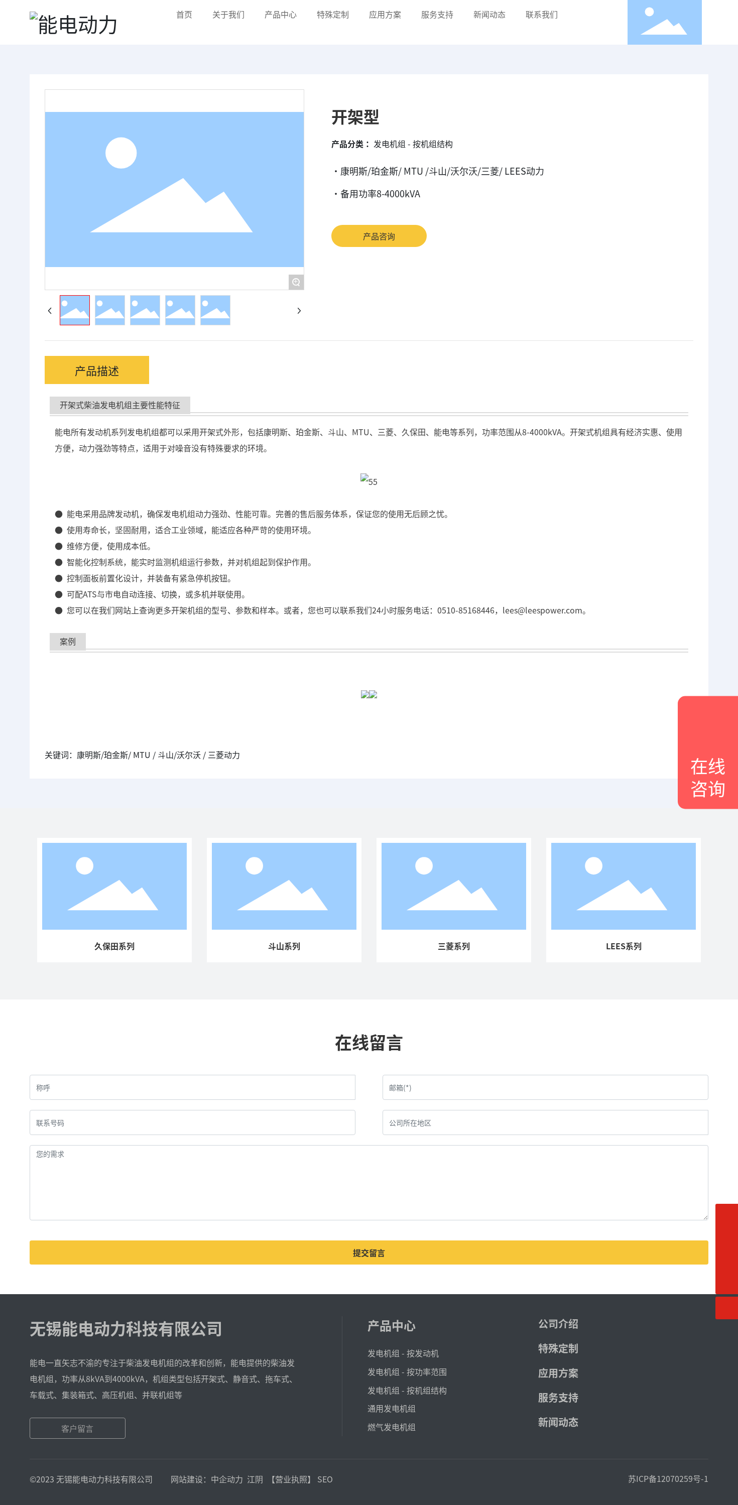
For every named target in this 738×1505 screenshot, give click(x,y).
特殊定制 (558, 1348)
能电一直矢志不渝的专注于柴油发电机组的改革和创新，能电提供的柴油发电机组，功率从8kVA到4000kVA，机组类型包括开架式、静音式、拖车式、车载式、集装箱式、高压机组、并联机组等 (163, 1378)
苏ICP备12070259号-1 (668, 1478)
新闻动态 (558, 1422)
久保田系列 (114, 946)
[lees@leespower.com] (726, 1260)
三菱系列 (454, 946)
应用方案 (558, 1372)
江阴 (255, 1479)
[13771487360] (726, 1215)
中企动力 (227, 1479)
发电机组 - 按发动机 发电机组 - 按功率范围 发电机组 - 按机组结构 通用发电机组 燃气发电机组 (407, 1390)
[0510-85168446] (726, 1237)
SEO (325, 1479)
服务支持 (558, 1397)
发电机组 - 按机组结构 (413, 144)
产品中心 (391, 1325)
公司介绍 (558, 1323)
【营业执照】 (291, 1479)
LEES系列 (624, 946)
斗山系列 (284, 946)
